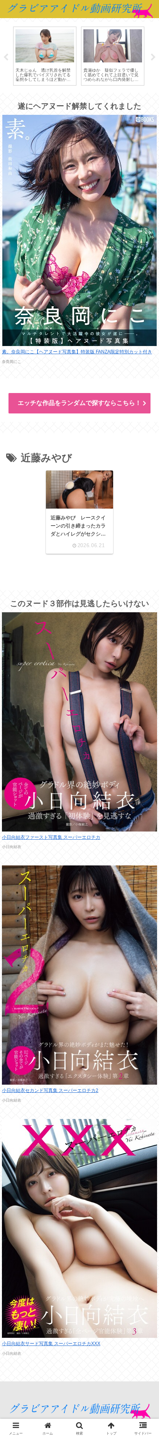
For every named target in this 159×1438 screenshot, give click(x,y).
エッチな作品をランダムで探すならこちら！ (79, 403)
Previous (6, 57)
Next (153, 57)
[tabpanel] (44, 56)
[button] (141, 1104)
